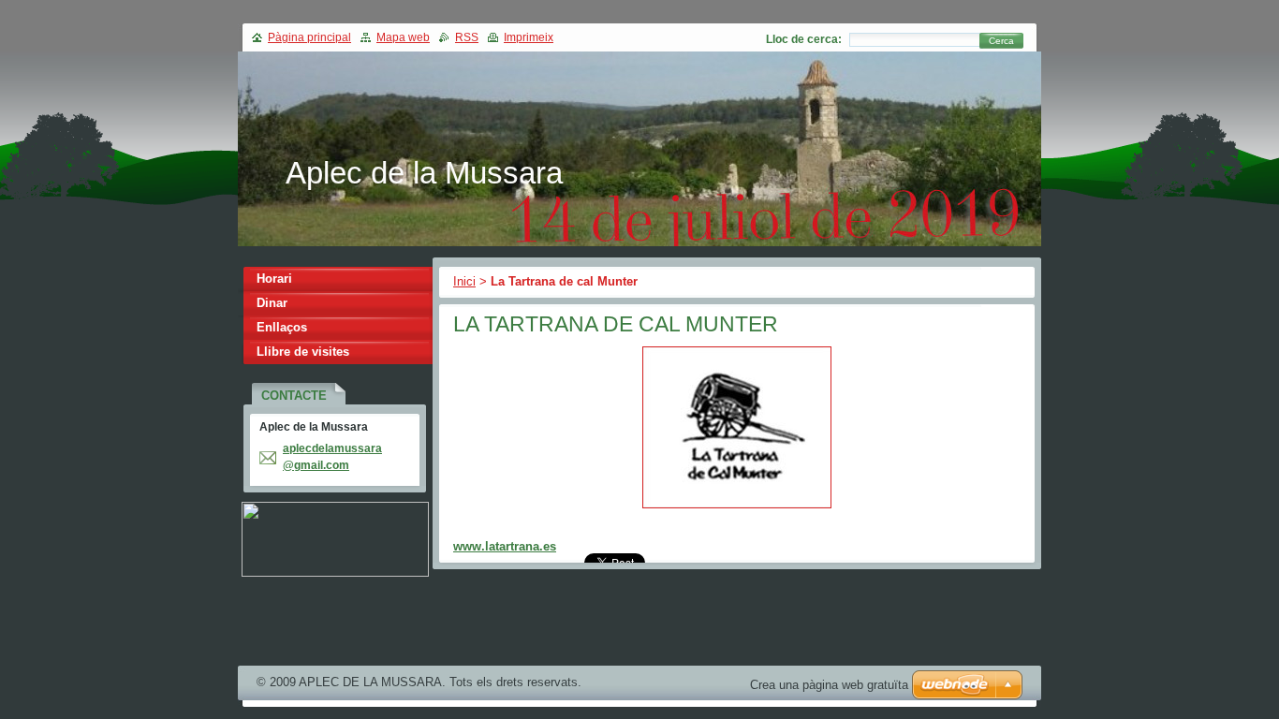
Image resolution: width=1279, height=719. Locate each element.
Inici (464, 281)
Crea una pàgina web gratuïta (829, 685)
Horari (274, 278)
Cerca (1001, 41)
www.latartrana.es (504, 546)
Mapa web (403, 37)
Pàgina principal (309, 37)
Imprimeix (528, 37)
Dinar (272, 303)
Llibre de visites (303, 352)
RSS (466, 37)
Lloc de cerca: (804, 39)
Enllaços (282, 327)
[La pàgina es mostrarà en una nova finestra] (737, 509)
